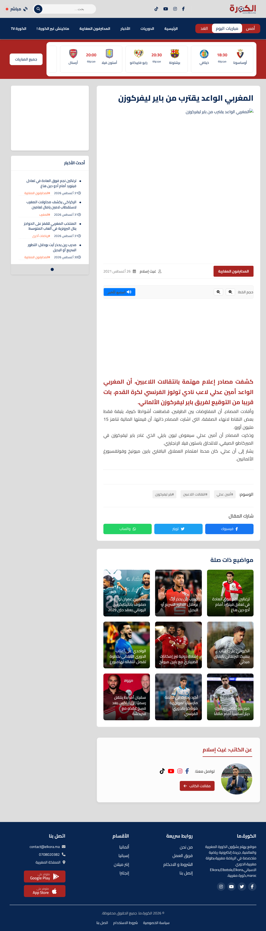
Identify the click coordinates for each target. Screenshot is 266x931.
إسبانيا (123, 855)
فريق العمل (182, 855)
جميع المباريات (26, 59)
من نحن (186, 847)
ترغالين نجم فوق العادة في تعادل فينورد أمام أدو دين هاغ (51, 183)
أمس (250, 28)
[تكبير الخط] (218, 292)
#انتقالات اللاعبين (195, 494)
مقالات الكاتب (200, 786)
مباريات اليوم (227, 28)
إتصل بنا (186, 873)
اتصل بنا (102, 923)
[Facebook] (183, 9)
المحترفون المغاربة (94, 28)
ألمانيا (124, 847)
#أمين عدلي (225, 494)
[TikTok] (156, 9)
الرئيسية (171, 28)
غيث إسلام (148, 271)
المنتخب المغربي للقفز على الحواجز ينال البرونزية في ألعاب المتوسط (50, 226)
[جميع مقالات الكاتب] (236, 778)
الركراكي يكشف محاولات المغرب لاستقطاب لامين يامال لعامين (51, 204)
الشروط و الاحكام (178, 864)
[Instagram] (175, 9)
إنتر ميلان (121, 864)
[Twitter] (242, 886)
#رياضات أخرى (41, 236)
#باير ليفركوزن (164, 494)
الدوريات (147, 28)
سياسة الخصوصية (156, 923)
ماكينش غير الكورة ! (53, 28)
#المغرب (44, 215)
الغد (204, 28)
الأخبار (125, 28)
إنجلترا (124, 873)
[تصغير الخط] (230, 292)
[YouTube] (165, 9)
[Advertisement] (178, 340)
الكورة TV (18, 28)
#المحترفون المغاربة (37, 193)
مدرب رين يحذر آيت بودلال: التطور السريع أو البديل (52, 247)
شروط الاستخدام (125, 923)
